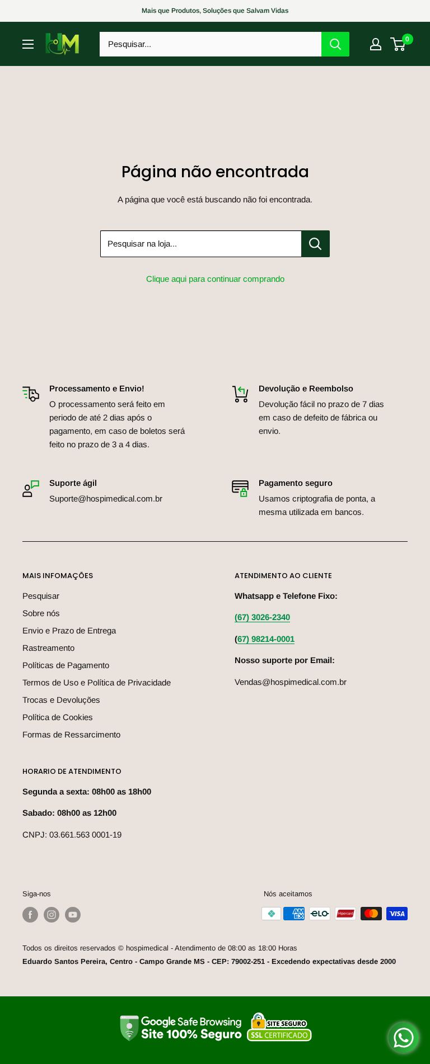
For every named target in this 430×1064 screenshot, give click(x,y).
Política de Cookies (57, 717)
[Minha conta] (375, 44)
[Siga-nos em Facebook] (30, 915)
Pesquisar (40, 595)
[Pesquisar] (335, 44)
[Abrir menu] (28, 44)
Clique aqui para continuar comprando (215, 278)
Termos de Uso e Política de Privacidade (96, 682)
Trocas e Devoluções (61, 699)
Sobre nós (41, 613)
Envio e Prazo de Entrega (69, 630)
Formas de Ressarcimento (71, 734)
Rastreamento (48, 647)
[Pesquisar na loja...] (315, 243)
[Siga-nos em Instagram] (51, 915)
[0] (398, 44)
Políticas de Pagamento (65, 665)
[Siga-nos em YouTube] (73, 915)
